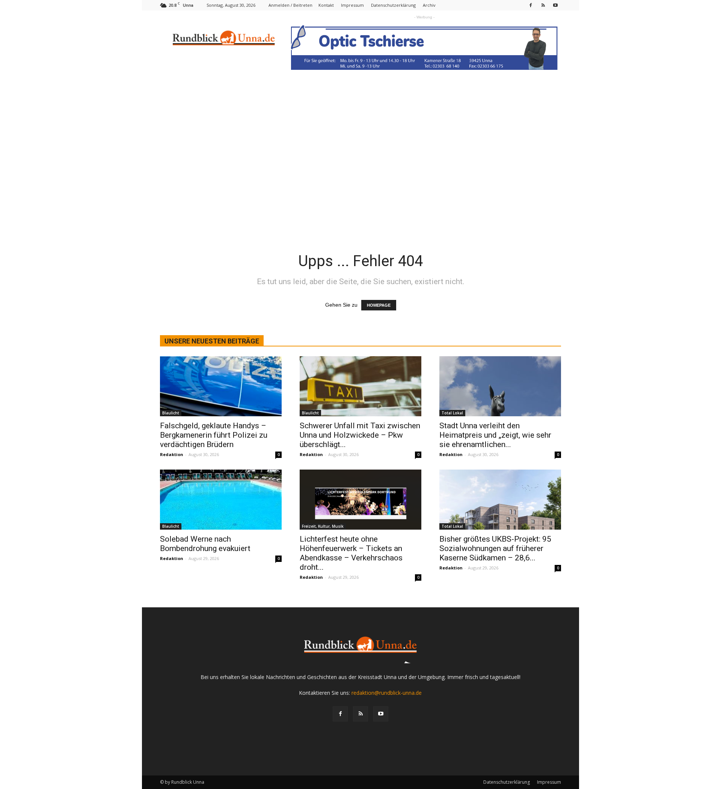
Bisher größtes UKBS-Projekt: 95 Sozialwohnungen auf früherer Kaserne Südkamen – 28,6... (495, 548)
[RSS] (543, 5)
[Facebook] (530, 5)
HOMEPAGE (379, 305)
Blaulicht (170, 413)
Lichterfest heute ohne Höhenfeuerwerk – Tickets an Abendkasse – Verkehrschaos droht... (351, 553)
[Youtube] (555, 5)
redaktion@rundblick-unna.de (386, 692)
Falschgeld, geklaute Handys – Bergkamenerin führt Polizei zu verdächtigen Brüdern (213, 435)
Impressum (352, 5)
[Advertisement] (360, 176)
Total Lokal (452, 413)
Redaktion (171, 454)
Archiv (429, 5)
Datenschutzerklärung (393, 5)
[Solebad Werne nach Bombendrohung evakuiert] (221, 500)
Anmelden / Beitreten (290, 5)
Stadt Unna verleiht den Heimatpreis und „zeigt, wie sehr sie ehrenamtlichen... (495, 435)
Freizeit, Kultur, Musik (323, 526)
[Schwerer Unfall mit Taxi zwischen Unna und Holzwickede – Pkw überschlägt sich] (360, 386)
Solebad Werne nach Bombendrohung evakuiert (205, 544)
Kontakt (326, 5)
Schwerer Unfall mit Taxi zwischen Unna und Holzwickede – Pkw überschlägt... (360, 435)
